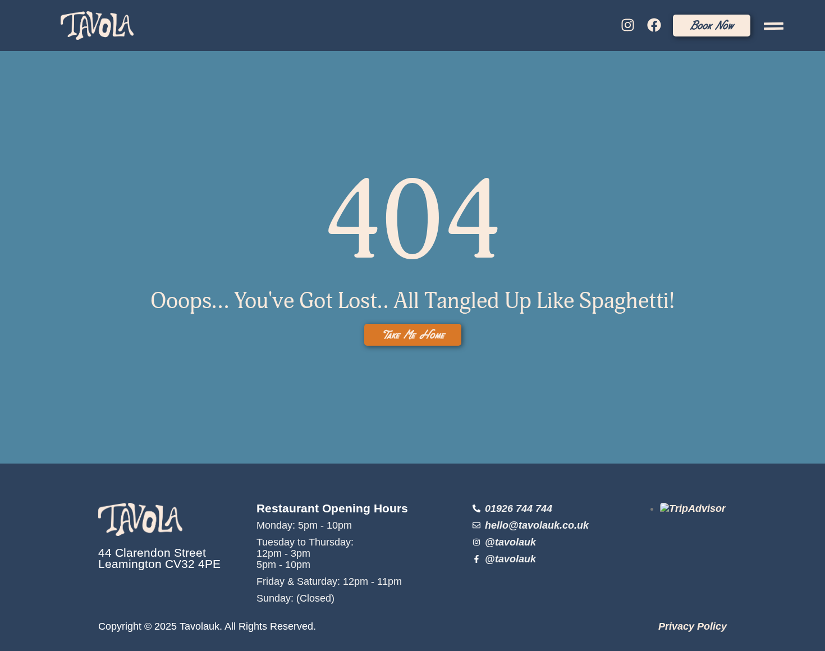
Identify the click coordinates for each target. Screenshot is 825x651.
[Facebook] (653, 25)
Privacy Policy (692, 626)
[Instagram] (628, 25)
